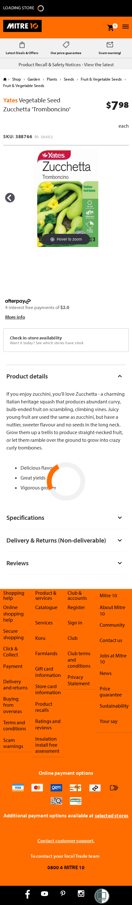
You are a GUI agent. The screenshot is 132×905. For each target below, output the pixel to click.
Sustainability (114, 706)
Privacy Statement (79, 680)
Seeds (69, 79)
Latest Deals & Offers (22, 53)
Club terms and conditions (79, 659)
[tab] (66, 376)
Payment (12, 666)
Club (73, 638)
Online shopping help (13, 613)
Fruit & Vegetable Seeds (101, 79)
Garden (34, 79)
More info (15, 317)
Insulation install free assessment (47, 744)
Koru (40, 638)
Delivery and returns (15, 684)
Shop (16, 79)
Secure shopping (13, 634)
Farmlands (46, 653)
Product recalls (43, 707)
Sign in (75, 622)
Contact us (111, 640)
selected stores (112, 815)
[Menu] (125, 27)
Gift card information (48, 671)
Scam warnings (13, 743)
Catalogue (46, 607)
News (105, 673)
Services (44, 622)
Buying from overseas (12, 704)
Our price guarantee (66, 53)
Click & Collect (10, 651)
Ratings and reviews (48, 724)
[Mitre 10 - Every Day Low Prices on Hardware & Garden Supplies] (22, 27)
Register (76, 607)
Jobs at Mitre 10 (113, 658)
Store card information (48, 689)
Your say (109, 721)
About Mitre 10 (112, 610)
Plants (52, 79)
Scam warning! (110, 53)
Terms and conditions (14, 725)
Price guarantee (111, 691)
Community (112, 625)
